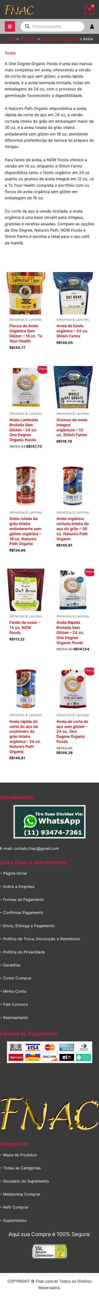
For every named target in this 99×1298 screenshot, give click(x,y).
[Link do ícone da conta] (92, 26)
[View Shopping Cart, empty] (89, 9)
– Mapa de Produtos (18, 1154)
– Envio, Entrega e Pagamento (27, 925)
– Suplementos (13, 1220)
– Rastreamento (14, 1017)
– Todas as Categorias (20, 1167)
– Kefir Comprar (14, 1207)
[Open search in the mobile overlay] (52, 26)
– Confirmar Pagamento (21, 912)
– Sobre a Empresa (17, 886)
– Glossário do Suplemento (24, 1181)
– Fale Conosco (14, 1004)
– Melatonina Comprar (20, 1194)
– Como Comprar (15, 978)
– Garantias (10, 965)
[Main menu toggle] (10, 26)
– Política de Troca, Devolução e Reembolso (40, 938)
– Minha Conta (13, 991)
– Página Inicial (13, 873)
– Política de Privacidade (22, 952)
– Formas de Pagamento (22, 899)
